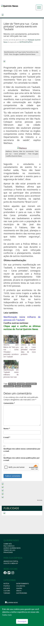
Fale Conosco (9, 546)
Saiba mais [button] (7, 615)
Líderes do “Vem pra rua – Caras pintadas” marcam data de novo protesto (28, 349)
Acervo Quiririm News (12, 548)
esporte (7, 588)
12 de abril (12, 384)
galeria (19, 588)
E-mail (7, 437)
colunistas (20, 586)
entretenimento (22, 583)
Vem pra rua (26, 386)
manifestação (8, 386)
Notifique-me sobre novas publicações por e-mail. (22, 459)
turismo (7, 593)
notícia (6, 583)
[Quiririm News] (14, 6)
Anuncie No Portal (11, 561)
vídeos (18, 591)
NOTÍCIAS (23, 42)
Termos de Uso (9, 550)
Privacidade (8, 552)
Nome (7, 428)
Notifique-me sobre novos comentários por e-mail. (22, 450)
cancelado (20, 384)
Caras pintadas (31, 384)
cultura (7, 591)
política (7, 586)
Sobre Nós (8, 544)
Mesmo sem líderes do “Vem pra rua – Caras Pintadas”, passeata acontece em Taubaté (11, 351)
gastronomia (21, 593)
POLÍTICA (29, 42)
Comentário (9, 403)
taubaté (18, 386)
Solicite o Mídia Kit (11, 563)
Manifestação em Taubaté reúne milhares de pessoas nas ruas (11, 373)
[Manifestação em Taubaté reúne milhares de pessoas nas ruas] (11, 364)
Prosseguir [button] (22, 621)
